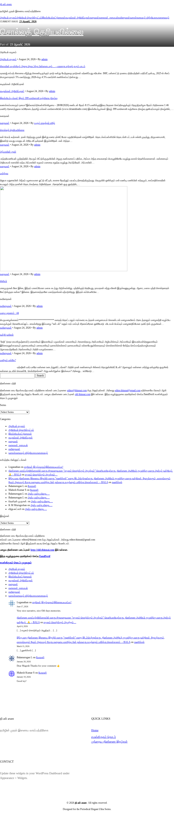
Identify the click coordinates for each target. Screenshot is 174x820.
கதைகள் (94, 17)
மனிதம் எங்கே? (8, 360)
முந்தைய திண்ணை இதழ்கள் (109, 741)
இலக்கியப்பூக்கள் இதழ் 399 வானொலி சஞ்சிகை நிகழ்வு (29, 98)
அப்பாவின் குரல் (8, 151)
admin (44, 59)
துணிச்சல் (117, 482)
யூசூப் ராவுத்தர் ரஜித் (44, 123)
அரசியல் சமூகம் (8, 17)
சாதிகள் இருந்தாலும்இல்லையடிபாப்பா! (43, 466)
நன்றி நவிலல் (7, 334)
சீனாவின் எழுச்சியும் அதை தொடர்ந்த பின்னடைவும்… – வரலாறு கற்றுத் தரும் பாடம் (42, 66)
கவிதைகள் (124, 17)
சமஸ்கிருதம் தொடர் (103, 737)
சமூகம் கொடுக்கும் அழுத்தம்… (41, 474)
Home (94, 730)
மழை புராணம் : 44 (9, 313)
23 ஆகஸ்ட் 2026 (27, 21)
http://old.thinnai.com (42, 549)
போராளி (32, 486)
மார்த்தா (4, 173)
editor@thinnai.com (77, 390)
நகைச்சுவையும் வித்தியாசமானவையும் (149, 17)
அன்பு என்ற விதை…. (39, 493)
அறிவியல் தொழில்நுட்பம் (29, 17)
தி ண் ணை (6, 4)
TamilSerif (44, 556)
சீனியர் (3, 281)
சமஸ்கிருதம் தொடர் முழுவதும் (16, 562)
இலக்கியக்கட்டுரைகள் (53, 17)
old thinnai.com (82, 394)
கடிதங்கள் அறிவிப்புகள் (77, 17)
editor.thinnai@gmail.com (127, 390)
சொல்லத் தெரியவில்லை (41, 32)
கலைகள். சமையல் (108, 17)
